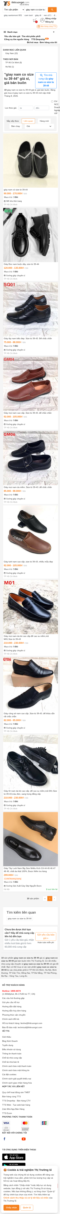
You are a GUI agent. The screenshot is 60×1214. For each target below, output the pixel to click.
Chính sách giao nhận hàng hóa (17, 1083)
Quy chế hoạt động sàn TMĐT (16, 1092)
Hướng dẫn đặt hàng (11, 1006)
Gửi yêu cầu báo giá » (45, 936)
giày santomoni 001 (13, 15)
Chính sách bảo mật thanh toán (16, 1066)
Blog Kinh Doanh (10, 1041)
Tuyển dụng (7, 1045)
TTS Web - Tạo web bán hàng (16, 1105)
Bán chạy (15, 126)
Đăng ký (49, 22)
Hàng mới (44, 121)
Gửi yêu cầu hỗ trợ (11, 1002)
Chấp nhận (11, 1207)
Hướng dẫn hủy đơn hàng (14, 1011)
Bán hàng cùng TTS (48, 26)
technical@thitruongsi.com (30, 1027)
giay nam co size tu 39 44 (19, 918)
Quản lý (27, 1207)
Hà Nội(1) (9, 67)
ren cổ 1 (47, 15)
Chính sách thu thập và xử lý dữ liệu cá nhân (25, 1198)
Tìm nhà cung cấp (46, 80)
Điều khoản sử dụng (11, 1049)
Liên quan (28, 121)
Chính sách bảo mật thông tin (15, 1070)
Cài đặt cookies (9, 1074)
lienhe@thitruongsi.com (31, 1023)
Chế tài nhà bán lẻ (10, 1062)
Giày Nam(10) (11, 53)
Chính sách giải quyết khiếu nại (16, 1078)
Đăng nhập (50, 18)
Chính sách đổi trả (10, 1019)
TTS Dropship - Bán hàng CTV (16, 1101)
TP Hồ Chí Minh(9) (13, 62)
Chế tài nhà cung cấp (12, 1058)
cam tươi (28, 15)
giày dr (38, 15)
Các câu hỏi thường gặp (13, 998)
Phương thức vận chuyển (13, 1015)
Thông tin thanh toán (11, 1053)
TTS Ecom (7, 1113)
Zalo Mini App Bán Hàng (13, 1109)
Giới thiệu (6, 1037)
